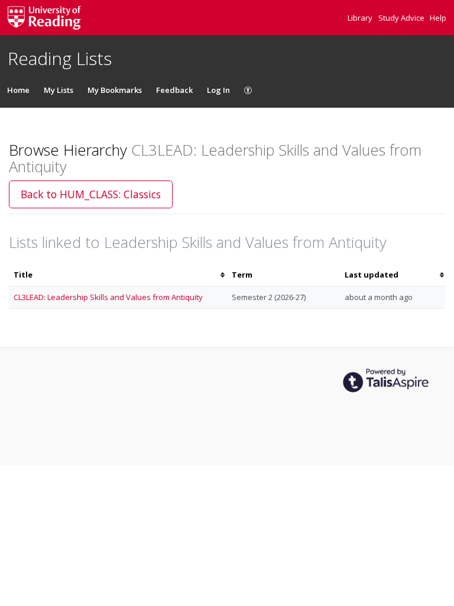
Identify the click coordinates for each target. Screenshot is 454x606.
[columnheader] (118, 275)
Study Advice (402, 17)
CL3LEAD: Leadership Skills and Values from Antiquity (108, 297)
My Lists (58, 90)
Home (18, 90)
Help (438, 17)
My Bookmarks (114, 90)
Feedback (174, 90)
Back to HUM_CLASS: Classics (91, 194)
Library (361, 17)
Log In (218, 90)
